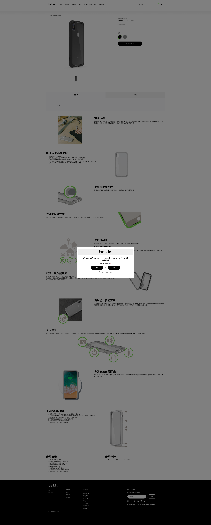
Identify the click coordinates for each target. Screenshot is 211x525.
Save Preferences (106, 272)
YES (97, 268)
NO (114, 268)
